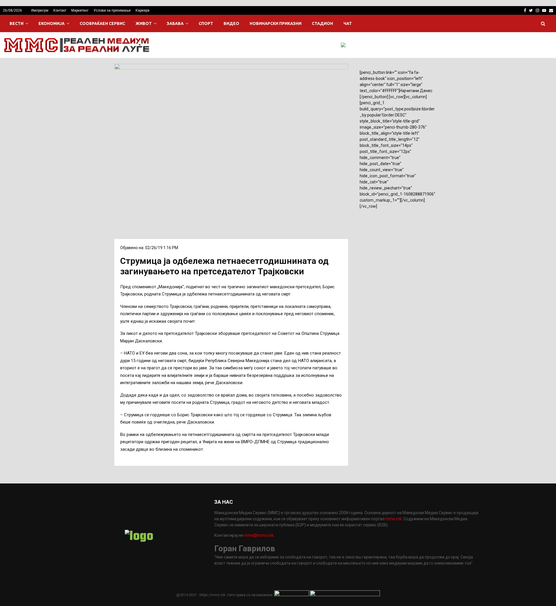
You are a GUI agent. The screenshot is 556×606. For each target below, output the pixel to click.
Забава (175, 23)
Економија (52, 23)
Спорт (206, 23)
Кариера (142, 10)
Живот (144, 23)
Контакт (59, 10)
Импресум (39, 10)
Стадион (322, 23)
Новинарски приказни (275, 23)
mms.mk (393, 518)
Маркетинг (80, 10)
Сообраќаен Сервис (102, 23)
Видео (231, 23)
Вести (16, 23)
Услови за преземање (112, 10)
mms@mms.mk (259, 535)
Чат (347, 23)
